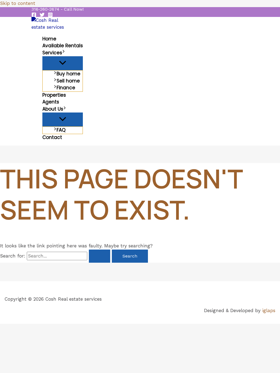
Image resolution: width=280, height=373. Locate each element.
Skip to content (17, 3)
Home (49, 38)
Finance (66, 87)
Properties (54, 95)
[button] (57, 9)
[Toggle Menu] (62, 63)
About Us (52, 109)
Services (52, 52)
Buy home (68, 73)
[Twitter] (42, 15)
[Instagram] (50, 15)
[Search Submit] (99, 256)
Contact (52, 137)
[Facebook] (33, 15)
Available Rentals (62, 45)
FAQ (61, 130)
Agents (50, 102)
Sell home (68, 81)
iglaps (268, 310)
